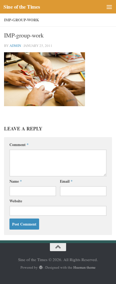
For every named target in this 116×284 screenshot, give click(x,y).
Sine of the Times (22, 7)
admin (15, 45)
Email (66, 181)
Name (15, 181)
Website (15, 201)
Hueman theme (84, 267)
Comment (19, 144)
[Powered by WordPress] (40, 267)
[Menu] (109, 6)
